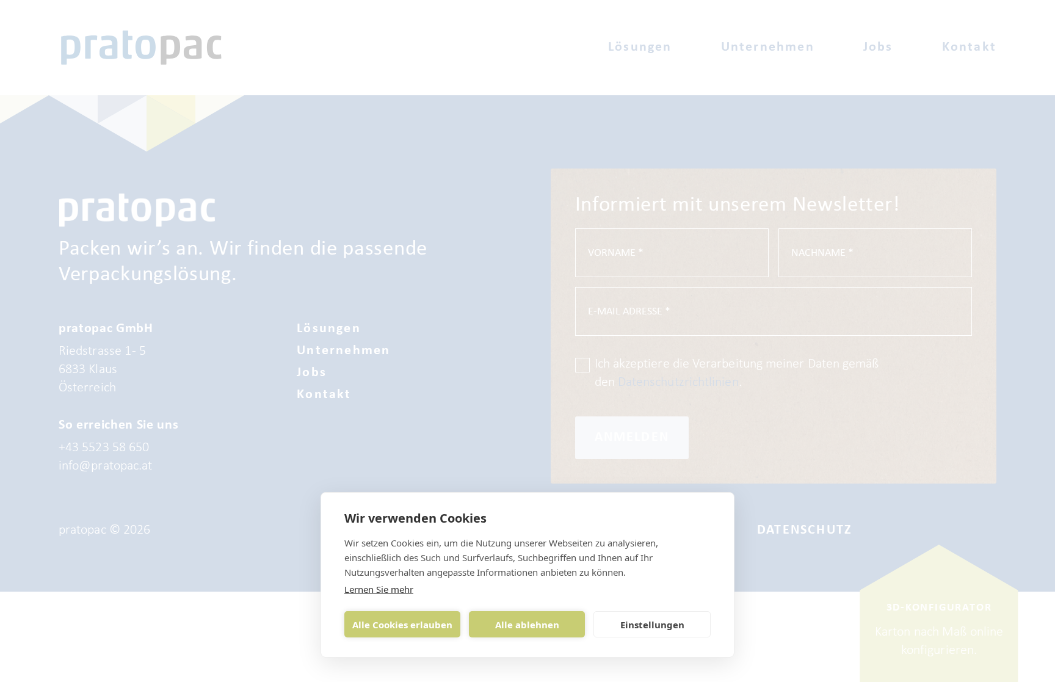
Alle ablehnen (527, 625)
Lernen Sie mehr (378, 589)
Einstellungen (652, 625)
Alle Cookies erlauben (402, 625)
